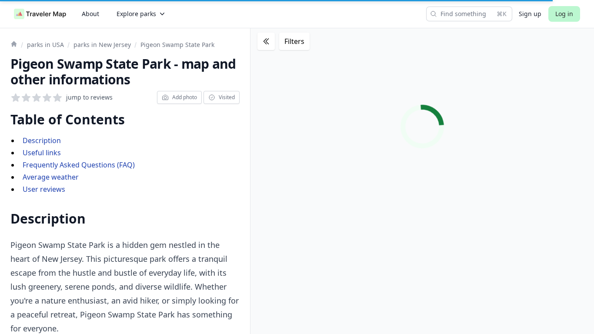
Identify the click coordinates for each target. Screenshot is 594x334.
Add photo (184, 97)
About (90, 14)
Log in (564, 14)
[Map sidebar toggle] (266, 41)
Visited (227, 97)
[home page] (40, 14)
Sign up (530, 14)
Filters (294, 41)
